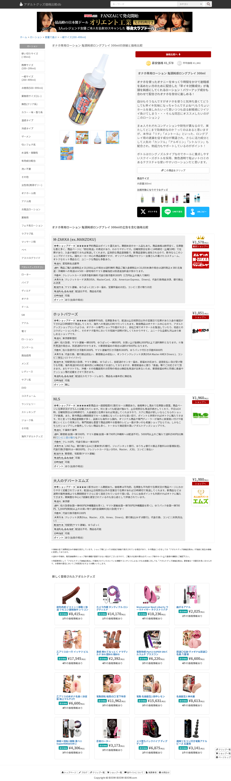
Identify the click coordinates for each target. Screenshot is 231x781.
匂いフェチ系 (28, 144)
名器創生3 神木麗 (185, 696)
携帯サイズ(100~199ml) (28, 66)
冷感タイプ (27, 128)
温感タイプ (27, 120)
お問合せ (165, 772)
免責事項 (152, 772)
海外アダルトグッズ (32, 436)
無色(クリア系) (29, 104)
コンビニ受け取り (65, 437)
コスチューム (28, 395)
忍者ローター (103, 741)
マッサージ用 (28, 241)
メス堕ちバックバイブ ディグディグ (151, 742)
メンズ (25, 363)
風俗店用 (26, 355)
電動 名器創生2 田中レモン (150, 696)
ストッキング (28, 412)
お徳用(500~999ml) (32, 88)
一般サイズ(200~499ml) (28, 78)
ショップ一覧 (115, 772)
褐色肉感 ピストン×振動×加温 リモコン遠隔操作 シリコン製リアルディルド (72, 609)
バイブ (25, 282)
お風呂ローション (30, 209)
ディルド (26, 290)
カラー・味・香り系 (32, 112)
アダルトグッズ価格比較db (42, 4)
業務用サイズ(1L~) (31, 96)
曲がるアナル (183, 607)
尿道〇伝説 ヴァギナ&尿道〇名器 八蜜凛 (191, 653)
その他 (25, 177)
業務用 (25, 217)
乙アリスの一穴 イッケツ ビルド (72, 653)
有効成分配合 (28, 160)
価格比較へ (172, 54)
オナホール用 (28, 193)
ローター (26, 274)
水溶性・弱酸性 (29, 152)
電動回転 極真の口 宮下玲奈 (111, 696)
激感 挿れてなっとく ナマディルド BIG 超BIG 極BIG (112, 653)
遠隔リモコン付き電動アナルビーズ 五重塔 (191, 742)
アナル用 (26, 201)
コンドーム (27, 347)
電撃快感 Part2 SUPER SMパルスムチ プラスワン (151, 653)
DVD (23, 387)
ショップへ (202, 246)
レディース (27, 371)
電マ (23, 331)
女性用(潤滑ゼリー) (31, 185)
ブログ (84, 772)
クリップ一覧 (98, 772)
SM (23, 315)
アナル (25, 323)
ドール (25, 306)
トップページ (70, 772)
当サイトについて (134, 772)
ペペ (23, 249)
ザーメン (26, 136)
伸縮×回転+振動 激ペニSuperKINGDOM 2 (69, 742)
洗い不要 (26, 169)
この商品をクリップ (174, 170)
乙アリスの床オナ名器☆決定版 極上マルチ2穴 (71, 698)
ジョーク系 (27, 420)
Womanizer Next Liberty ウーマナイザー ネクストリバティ (152, 609)
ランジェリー (28, 404)
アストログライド (30, 258)
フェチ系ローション (32, 225)
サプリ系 (26, 379)
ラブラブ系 (27, 233)
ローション (27, 339)
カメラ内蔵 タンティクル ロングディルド (112, 608)
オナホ (25, 298)
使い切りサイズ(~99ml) (29, 55)
